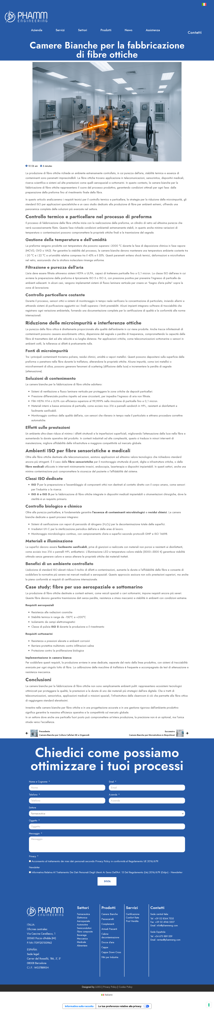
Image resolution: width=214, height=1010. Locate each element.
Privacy (33, 856)
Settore (32, 807)
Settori (82, 30)
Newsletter (34, 867)
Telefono (33, 794)
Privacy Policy (110, 987)
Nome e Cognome (38, 781)
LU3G (98, 987)
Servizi (60, 30)
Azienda (36, 30)
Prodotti (105, 30)
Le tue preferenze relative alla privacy (119, 1006)
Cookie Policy (125, 987)
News (128, 30)
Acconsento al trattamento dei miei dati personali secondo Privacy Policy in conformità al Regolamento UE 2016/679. (95, 861)
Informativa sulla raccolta (79, 1006)
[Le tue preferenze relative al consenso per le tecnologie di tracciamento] (209, 1005)
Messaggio (34, 833)
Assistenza (153, 30)
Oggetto (33, 820)
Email (112, 781)
